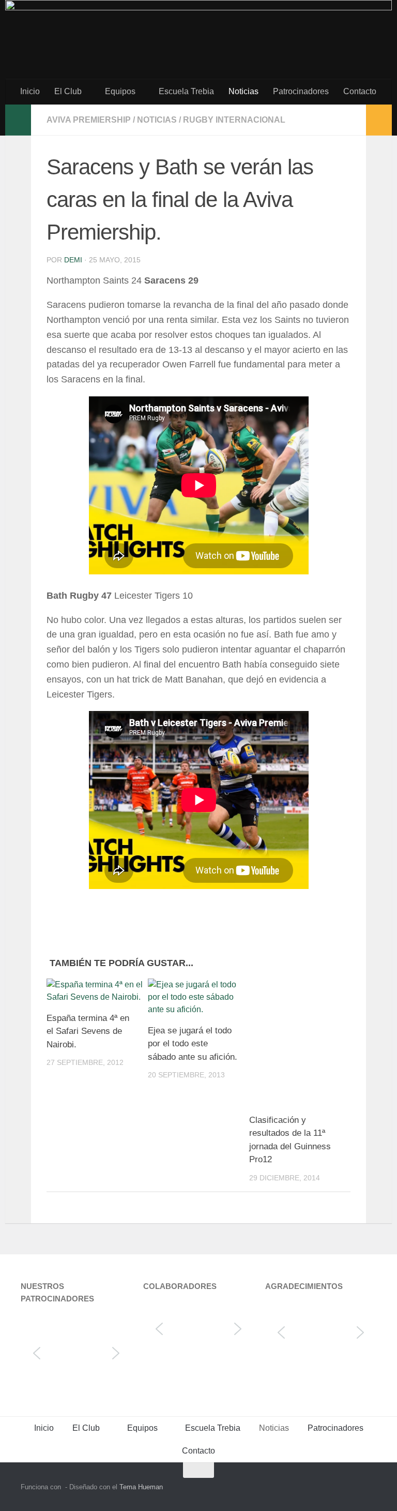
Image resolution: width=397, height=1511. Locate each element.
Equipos (120, 91)
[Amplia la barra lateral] (18, 120)
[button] (36, 1353)
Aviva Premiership (89, 119)
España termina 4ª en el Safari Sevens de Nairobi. (88, 1031)
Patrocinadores (301, 91)
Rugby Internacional (234, 119)
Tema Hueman (141, 1487)
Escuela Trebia (186, 91)
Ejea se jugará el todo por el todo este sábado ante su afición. (192, 1044)
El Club (68, 91)
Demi (73, 260)
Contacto (359, 91)
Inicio (30, 91)
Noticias (243, 91)
